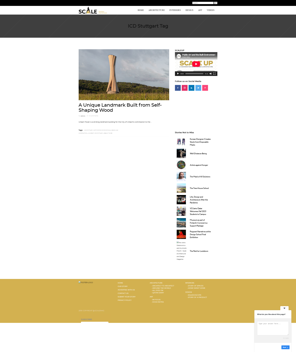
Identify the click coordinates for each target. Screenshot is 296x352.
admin (83, 116)
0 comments (93, 116)
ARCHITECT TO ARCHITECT (163, 286)
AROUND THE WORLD (100, 100)
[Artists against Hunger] (181, 164)
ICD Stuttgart (88, 130)
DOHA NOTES (158, 302)
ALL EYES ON (157, 290)
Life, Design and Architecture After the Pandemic (199, 200)
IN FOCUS (156, 300)
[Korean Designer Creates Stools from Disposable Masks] (181, 141)
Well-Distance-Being (198, 153)
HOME (120, 283)
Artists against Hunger (199, 165)
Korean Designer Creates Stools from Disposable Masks (200, 142)
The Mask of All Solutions (200, 176)
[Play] (178, 73)
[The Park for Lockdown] (182, 250)
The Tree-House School (199, 188)
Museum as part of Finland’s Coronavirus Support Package (199, 223)
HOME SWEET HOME (196, 288)
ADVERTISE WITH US (126, 290)
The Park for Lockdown (199, 251)
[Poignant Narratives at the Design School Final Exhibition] (181, 234)
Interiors (189, 283)
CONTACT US (123, 293)
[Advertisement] (196, 107)
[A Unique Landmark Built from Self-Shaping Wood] (124, 74)
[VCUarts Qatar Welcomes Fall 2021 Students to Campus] (181, 211)
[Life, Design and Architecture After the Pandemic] (181, 199)
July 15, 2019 (114, 100)
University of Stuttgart (95, 133)
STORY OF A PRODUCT (197, 297)
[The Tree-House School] (181, 188)
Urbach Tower (107, 133)
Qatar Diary (158, 293)
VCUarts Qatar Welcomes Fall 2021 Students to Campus (198, 211)
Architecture (85, 100)
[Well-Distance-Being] (181, 153)
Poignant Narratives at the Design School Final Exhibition (200, 234)
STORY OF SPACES (195, 286)
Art (151, 297)
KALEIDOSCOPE (194, 295)
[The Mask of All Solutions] (181, 176)
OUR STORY (123, 286)
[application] (196, 64)
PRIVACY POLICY (124, 300)
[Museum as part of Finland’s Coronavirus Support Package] (181, 222)
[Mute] (211, 73)
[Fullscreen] (214, 73)
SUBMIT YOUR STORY (127, 297)
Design (188, 292)
